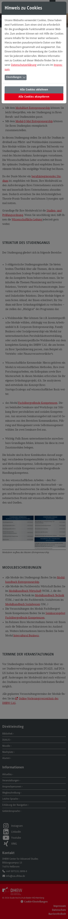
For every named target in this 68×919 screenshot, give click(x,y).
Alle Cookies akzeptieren (33, 96)
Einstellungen (13, 77)
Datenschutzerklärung (23, 64)
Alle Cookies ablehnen (34, 89)
